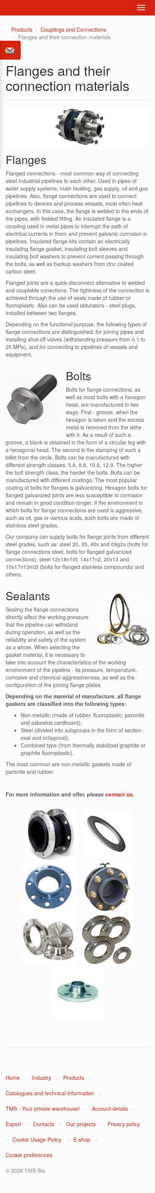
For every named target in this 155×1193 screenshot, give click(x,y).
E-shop (81, 1139)
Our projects (81, 1124)
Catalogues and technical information (50, 1093)
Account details (110, 1108)
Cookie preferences (29, 1155)
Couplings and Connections (73, 29)
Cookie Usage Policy (36, 1139)
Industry (41, 1077)
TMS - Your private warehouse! (43, 1108)
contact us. (119, 794)
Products (21, 29)
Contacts (43, 1124)
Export (13, 1124)
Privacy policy (124, 1124)
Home (13, 1077)
